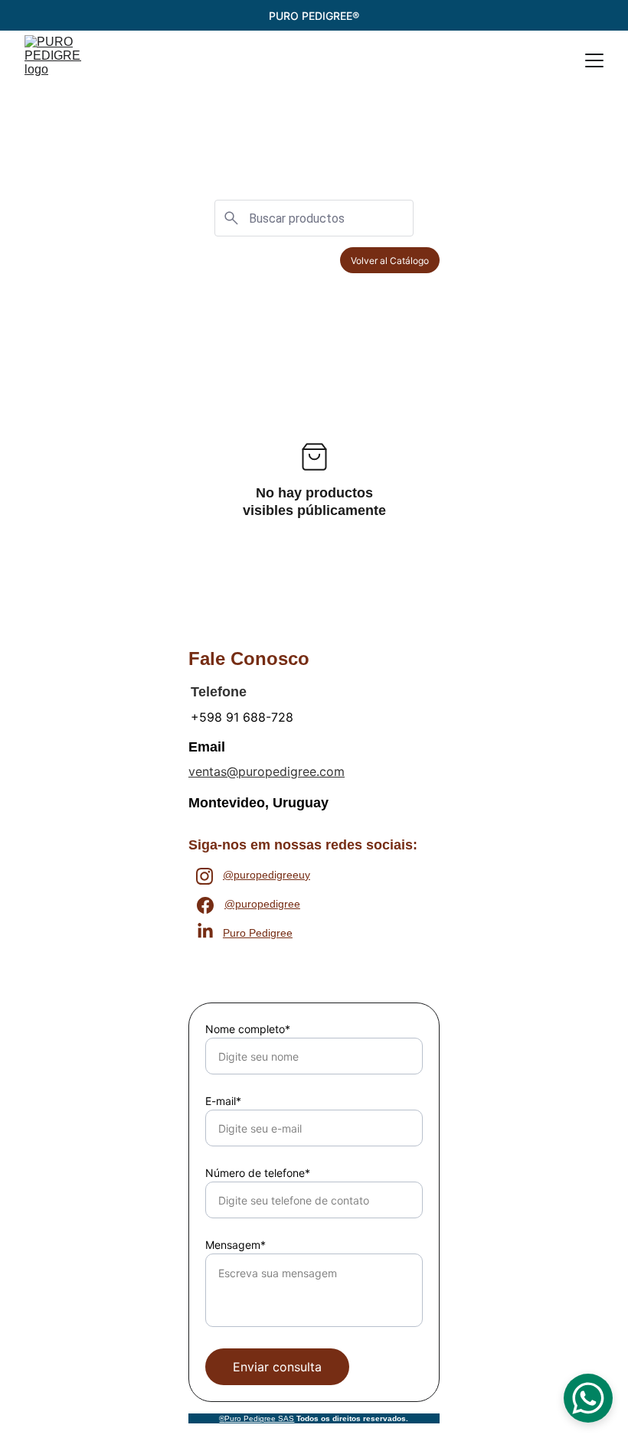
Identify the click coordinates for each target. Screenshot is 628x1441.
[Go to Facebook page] (205, 905)
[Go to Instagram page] (204, 876)
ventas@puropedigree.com (266, 771)
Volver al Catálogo (390, 260)
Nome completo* (247, 1028)
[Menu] (594, 60)
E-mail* (223, 1100)
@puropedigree (262, 904)
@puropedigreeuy (266, 875)
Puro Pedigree (258, 933)
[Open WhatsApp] (588, 1398)
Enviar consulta (277, 1366)
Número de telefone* (257, 1172)
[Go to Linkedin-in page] (205, 931)
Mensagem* (235, 1244)
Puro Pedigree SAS (259, 1418)
